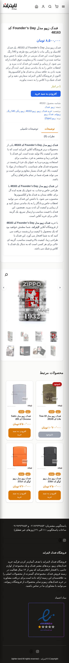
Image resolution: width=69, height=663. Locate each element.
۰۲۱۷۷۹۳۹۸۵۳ (37, 525)
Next (60, 287)
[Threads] (60, 540)
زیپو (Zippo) (50, 118)
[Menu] (63, 7)
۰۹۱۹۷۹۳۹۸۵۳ (19, 525)
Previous (3, 287)
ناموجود (49, 434)
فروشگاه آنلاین (43, 227)
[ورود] (43, 7)
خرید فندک (47, 111)
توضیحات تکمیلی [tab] (29, 128)
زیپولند (58, 114)
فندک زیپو (48, 114)
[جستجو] (50, 7)
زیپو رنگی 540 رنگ (15, 111)
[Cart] (57, 7)
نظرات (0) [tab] (49, 136)
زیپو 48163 (31, 111)
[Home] (36, 7)
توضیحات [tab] (50, 128)
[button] (6, 275)
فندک (47, 107)
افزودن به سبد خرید (46, 93)
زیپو (53, 107)
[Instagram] (64, 540)
